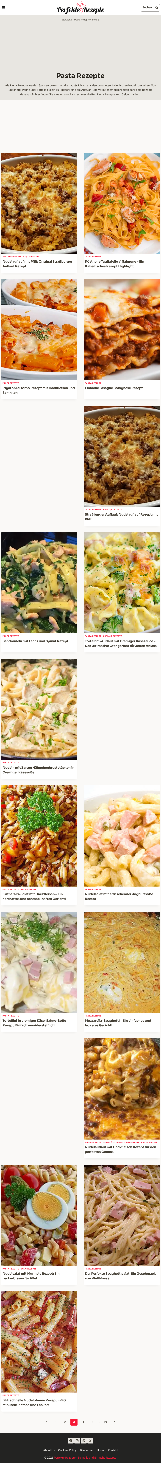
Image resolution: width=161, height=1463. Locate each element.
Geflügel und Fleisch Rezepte (122, 1142)
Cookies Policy (67, 1450)
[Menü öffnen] (3, 7)
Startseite (67, 19)
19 (105, 1422)
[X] (90, 1440)
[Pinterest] (84, 1440)
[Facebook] (71, 1440)
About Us (49, 1450)
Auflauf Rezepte (12, 256)
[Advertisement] (80, 45)
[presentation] (39, 203)
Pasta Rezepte (82, 19)
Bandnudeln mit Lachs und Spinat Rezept (35, 641)
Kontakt (113, 1450)
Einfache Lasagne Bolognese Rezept (114, 388)
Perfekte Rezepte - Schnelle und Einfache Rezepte (85, 1458)
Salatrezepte (28, 889)
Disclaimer (87, 1450)
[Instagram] (77, 1440)
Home (101, 1450)
